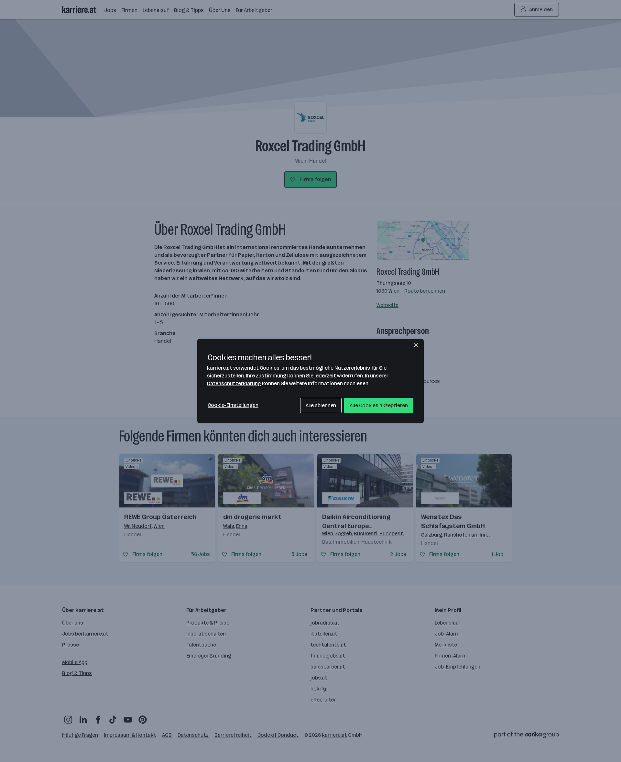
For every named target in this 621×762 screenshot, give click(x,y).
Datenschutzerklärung (234, 383)
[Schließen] (416, 345)
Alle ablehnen (321, 405)
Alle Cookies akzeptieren (379, 405)
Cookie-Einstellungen (233, 405)
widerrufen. (350, 376)
